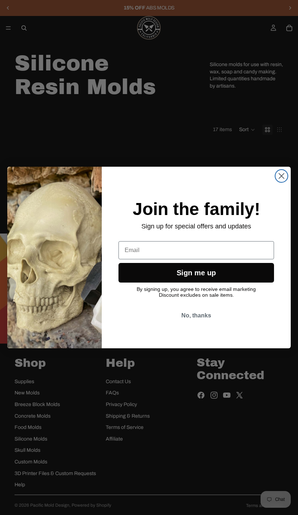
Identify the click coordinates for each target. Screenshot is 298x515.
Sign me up (196, 273)
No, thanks (196, 315)
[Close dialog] (281, 176)
